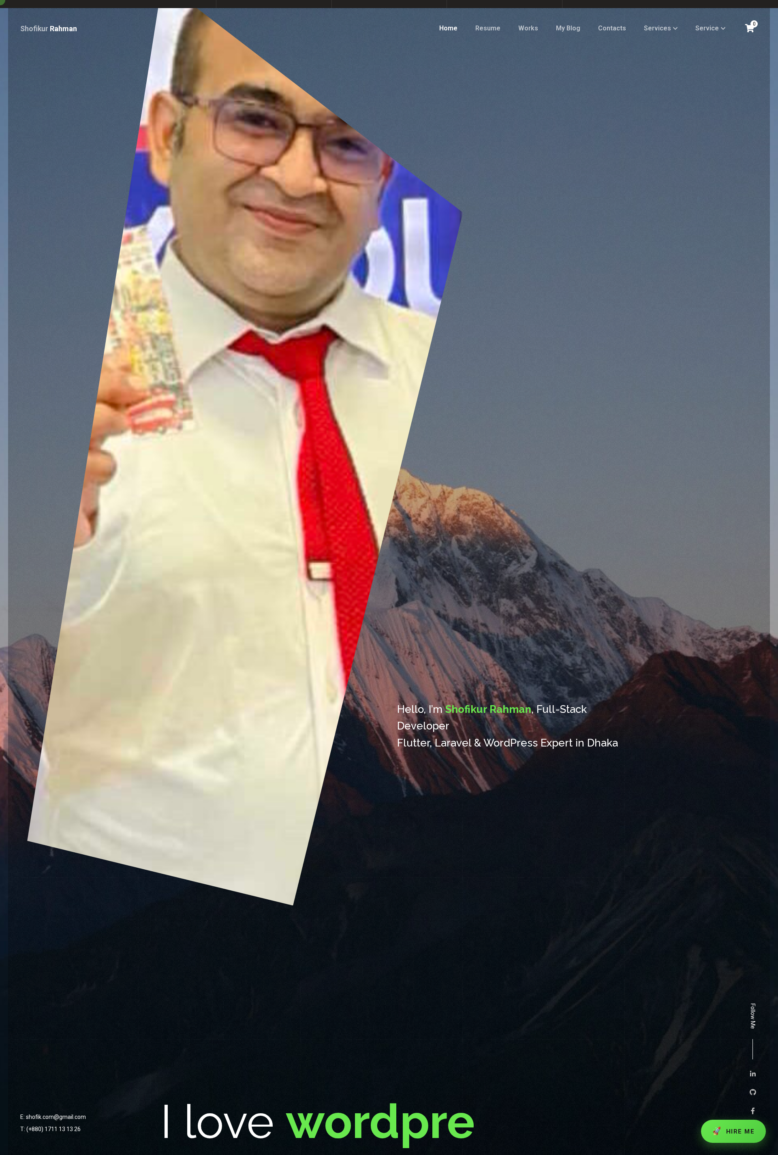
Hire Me (733, 1131)
